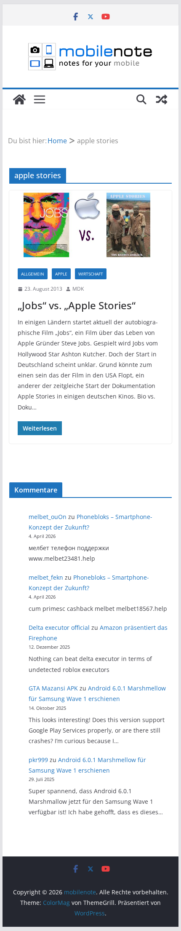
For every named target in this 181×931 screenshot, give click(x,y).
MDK (78, 288)
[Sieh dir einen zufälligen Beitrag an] (162, 99)
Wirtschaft (90, 274)
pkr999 (38, 760)
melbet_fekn (46, 577)
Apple (61, 274)
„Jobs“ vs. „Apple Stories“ (77, 305)
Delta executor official (59, 627)
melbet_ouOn (48, 517)
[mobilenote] (19, 99)
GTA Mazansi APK (53, 688)
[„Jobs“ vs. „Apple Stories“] (90, 225)
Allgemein (32, 274)
